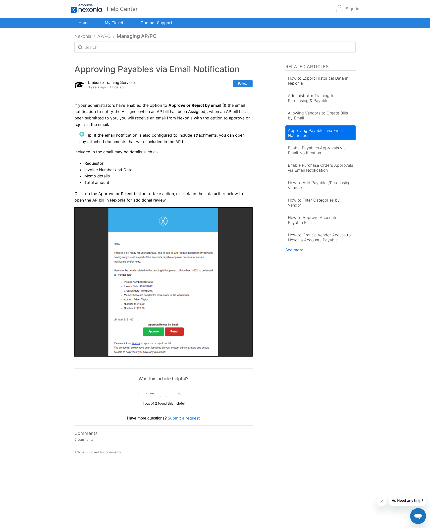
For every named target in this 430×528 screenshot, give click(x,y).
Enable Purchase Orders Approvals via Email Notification (320, 168)
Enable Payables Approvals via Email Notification (317, 150)
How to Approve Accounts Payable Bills (312, 220)
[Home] (89, 9)
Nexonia (82, 36)
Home (84, 22)
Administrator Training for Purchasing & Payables (312, 98)
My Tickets (115, 22)
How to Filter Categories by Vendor (314, 203)
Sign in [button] (352, 8)
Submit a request (184, 418)
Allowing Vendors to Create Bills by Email (318, 115)
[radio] (150, 393)
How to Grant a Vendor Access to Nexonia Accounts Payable (319, 237)
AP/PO (104, 36)
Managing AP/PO (137, 36)
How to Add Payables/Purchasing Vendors (319, 185)
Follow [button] (242, 83)
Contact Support (156, 22)
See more (294, 249)
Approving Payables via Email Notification (316, 133)
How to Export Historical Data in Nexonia (318, 81)
